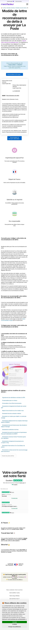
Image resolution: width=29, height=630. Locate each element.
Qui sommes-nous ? (14, 598)
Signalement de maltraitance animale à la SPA (13, 397)
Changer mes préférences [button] (14, 626)
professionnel (18, 1)
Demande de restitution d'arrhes (10, 429)
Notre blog (12, 595)
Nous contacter (10, 590)
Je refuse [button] (14, 624)
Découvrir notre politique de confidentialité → (14, 619)
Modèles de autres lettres (21, 7)
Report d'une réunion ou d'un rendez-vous (13, 410)
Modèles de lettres (11, 7)
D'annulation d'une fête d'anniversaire (11, 403)
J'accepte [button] (14, 622)
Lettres (4, 7)
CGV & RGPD (12, 592)
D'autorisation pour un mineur (9, 400)
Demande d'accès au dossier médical (11, 413)
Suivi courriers (19, 590)
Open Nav (27, 4)
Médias (17, 595)
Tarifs (18, 592)
